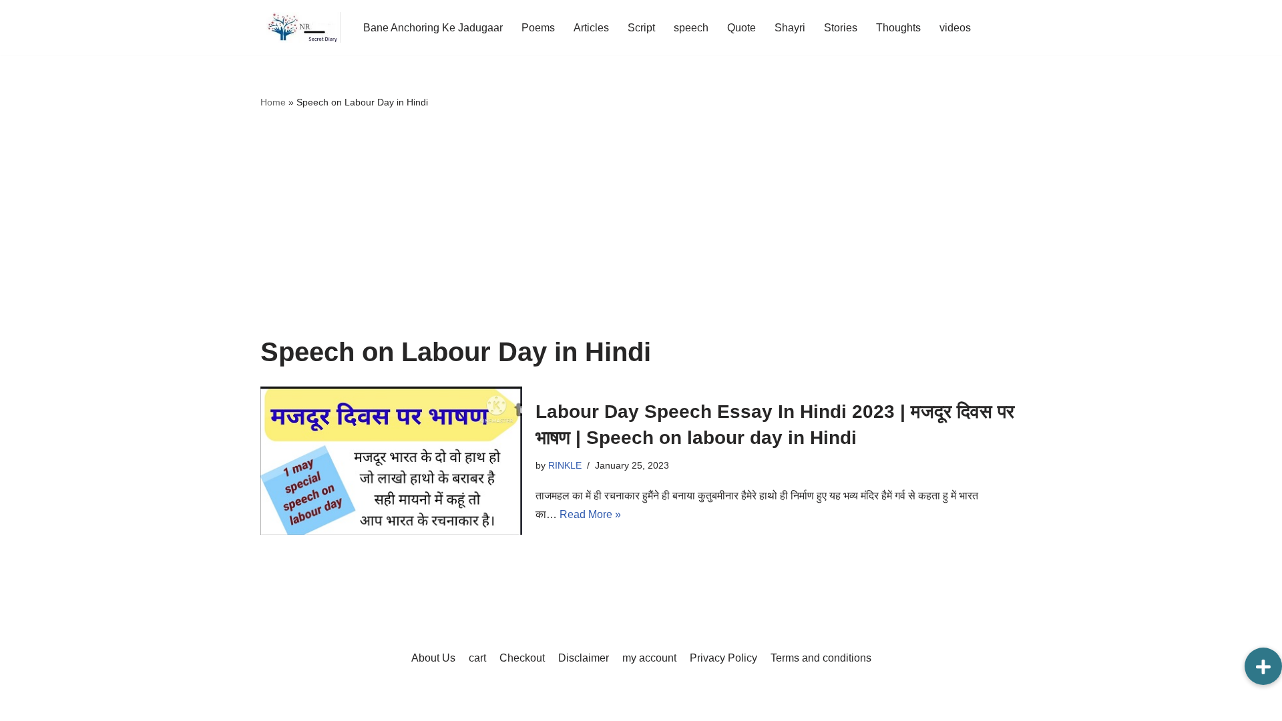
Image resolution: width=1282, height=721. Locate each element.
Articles (591, 27)
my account (649, 658)
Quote (741, 27)
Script (641, 27)
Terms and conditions (821, 658)
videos (955, 27)
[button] (1263, 666)
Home (273, 102)
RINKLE (565, 465)
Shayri (790, 27)
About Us (433, 658)
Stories (840, 27)
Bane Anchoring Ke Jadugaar (433, 27)
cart (477, 658)
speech (691, 27)
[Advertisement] (641, 223)
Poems (538, 27)
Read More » (590, 514)
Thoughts (898, 27)
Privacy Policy (723, 658)
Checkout (522, 658)
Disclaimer (583, 658)
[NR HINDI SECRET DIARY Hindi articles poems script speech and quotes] (300, 27)
